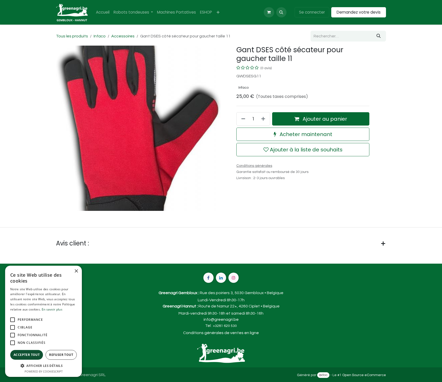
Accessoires (123, 36)
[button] (281, 12)
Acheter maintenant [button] (305, 134)
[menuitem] (103, 12)
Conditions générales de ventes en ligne (221, 333)
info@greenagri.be (221, 319)
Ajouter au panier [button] (324, 118)
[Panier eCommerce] (269, 12)
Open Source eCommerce (364, 375)
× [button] (76, 271)
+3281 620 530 (225, 326)
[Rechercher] (378, 36)
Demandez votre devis (359, 12)
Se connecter (312, 12)
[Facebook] (208, 278)
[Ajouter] (264, 118)
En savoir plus (52, 309)
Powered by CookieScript (44, 371)
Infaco (100, 36)
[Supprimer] (242, 118)
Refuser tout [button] (61, 355)
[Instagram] (233, 278)
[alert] (43, 321)
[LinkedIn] (221, 278)
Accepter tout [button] (27, 355)
